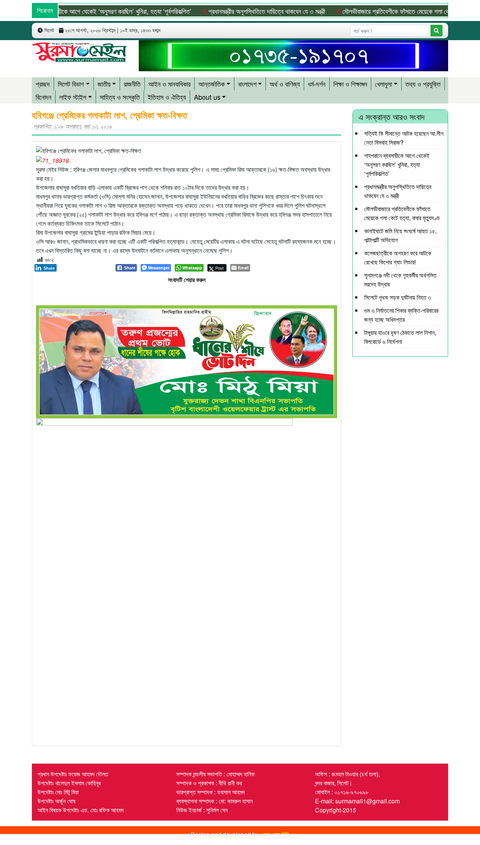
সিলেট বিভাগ (71, 84)
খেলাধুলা (383, 84)
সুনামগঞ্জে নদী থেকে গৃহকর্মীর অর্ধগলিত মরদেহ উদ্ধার (400, 279)
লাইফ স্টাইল (72, 97)
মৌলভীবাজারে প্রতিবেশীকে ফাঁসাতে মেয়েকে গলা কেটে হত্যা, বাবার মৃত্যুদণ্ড (402, 213)
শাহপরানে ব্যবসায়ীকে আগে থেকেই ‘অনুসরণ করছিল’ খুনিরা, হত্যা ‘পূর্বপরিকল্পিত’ (396, 164)
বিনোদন (43, 97)
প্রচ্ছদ (43, 84)
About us (207, 97)
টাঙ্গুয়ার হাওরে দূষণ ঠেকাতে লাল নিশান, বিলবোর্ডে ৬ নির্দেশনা (400, 337)
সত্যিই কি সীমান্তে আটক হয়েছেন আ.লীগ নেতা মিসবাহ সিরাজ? (404, 138)
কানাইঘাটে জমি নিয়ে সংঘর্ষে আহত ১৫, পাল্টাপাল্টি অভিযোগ (400, 235)
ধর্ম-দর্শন (317, 84)
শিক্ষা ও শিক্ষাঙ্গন (350, 84)
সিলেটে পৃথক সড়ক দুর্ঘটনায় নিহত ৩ (397, 297)
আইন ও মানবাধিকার (169, 84)
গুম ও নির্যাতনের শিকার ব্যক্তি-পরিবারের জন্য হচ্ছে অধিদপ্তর (401, 315)
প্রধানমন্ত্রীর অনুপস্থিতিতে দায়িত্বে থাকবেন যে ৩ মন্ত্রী (251, 11)
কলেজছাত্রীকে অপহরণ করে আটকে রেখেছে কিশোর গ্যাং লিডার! (397, 257)
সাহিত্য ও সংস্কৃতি (120, 97)
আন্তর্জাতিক (211, 84)
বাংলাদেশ (247, 84)
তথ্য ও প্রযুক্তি (423, 84)
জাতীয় (104, 84)
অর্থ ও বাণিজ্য (285, 84)
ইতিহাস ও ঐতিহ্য (167, 97)
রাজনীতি (132, 84)
